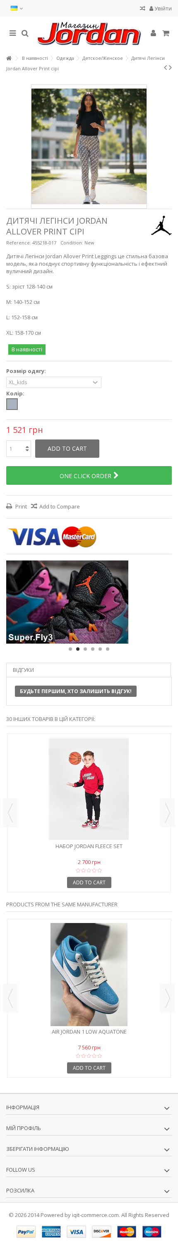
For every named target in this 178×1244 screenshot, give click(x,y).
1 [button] (70, 649)
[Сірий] (12, 404)
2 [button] (77, 649)
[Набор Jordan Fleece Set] (89, 789)
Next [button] (167, 812)
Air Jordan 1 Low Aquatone (89, 1031)
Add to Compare (59, 506)
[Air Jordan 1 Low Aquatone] (89, 974)
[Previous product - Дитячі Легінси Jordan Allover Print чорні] (165, 67)
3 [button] (85, 649)
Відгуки (23, 670)
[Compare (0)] (142, 9)
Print (20, 506)
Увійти (162, 8)
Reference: (18, 242)
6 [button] (107, 649)
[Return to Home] (8, 58)
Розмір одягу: (26, 371)
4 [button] (92, 649)
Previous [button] (10, 812)
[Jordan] (89, 34)
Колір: (16, 393)
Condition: (71, 242)
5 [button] (100, 649)
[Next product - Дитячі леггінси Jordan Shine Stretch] (170, 67)
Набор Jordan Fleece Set (89, 846)
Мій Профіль (23, 1128)
